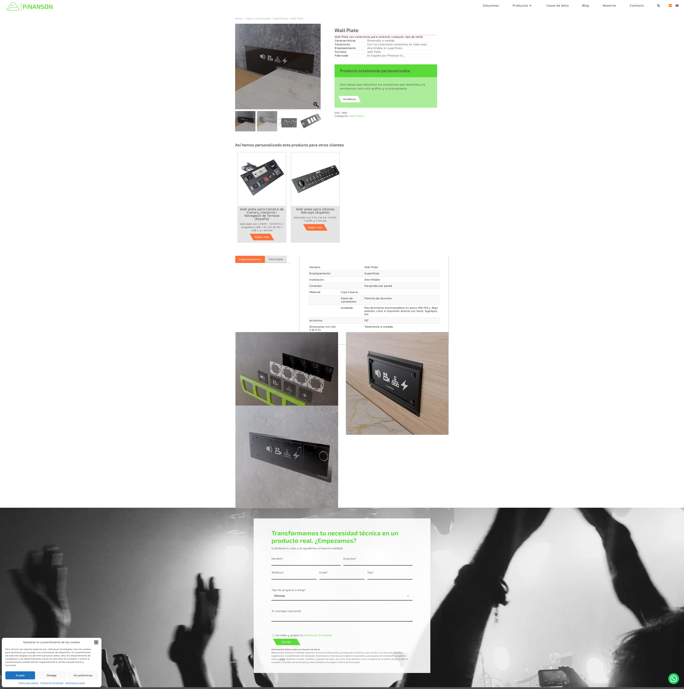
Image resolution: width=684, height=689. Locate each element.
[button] (96, 642)
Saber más (262, 237)
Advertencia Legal (75, 683)
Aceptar (20, 675)
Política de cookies (29, 683)
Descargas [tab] (276, 259)
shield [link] (282, 659)
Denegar (52, 675)
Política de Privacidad (51, 683)
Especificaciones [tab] (250, 259)
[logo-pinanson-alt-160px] (29, 2)
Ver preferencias (83, 675)
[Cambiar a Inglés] (677, 6)
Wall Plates (356, 116)
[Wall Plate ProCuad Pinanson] (286, 456)
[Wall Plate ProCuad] (286, 383)
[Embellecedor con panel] (397, 383)
